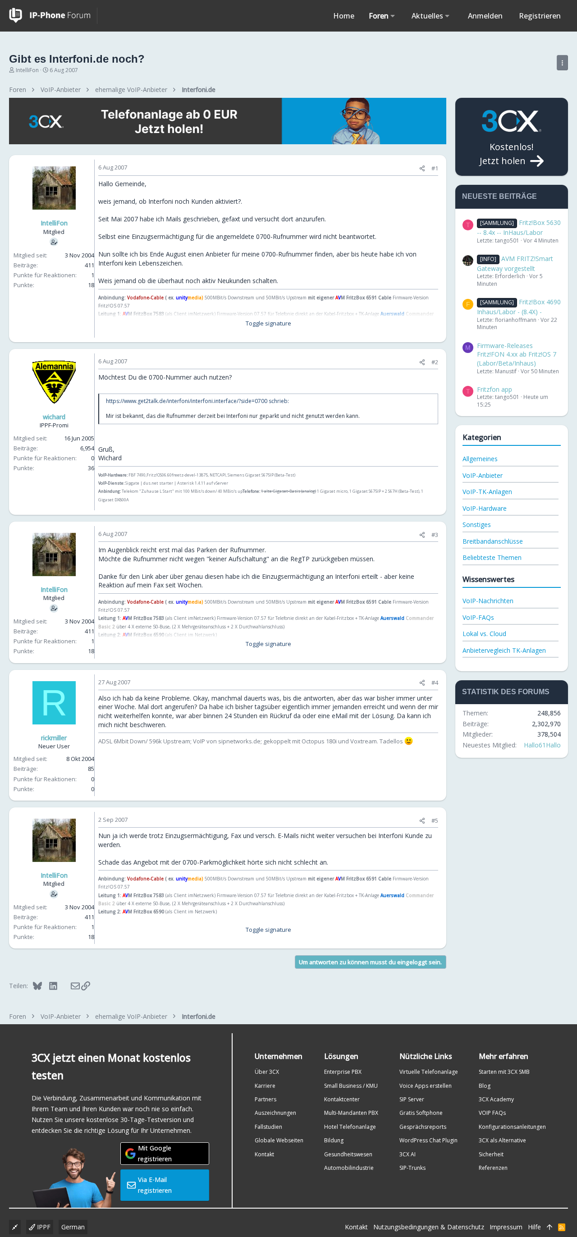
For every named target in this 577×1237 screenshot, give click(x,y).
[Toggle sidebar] (562, 62)
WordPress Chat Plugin (428, 1140)
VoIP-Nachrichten (488, 600)
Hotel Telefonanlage (350, 1127)
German (73, 1227)
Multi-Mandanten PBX (351, 1113)
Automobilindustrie (349, 1168)
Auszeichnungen (275, 1113)
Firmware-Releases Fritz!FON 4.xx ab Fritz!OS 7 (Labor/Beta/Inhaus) (516, 354)
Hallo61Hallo (542, 745)
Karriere (265, 1086)
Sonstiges (477, 524)
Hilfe (534, 1227)
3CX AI (407, 1154)
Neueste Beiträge (499, 196)
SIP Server (411, 1099)
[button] (393, 15)
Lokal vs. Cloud (484, 633)
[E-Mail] (69, 985)
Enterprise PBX (343, 1072)
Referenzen (493, 1168)
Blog (484, 1086)
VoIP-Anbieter (483, 475)
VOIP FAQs (492, 1113)
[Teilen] (422, 168)
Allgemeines (480, 458)
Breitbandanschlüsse (493, 541)
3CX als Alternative (502, 1140)
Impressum (506, 1227)
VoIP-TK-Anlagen (487, 491)
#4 (434, 682)
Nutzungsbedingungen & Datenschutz (428, 1227)
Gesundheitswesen (348, 1154)
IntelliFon (27, 70)
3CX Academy (496, 1099)
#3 (434, 535)
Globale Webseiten (279, 1140)
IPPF (42, 1227)
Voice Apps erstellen (425, 1086)
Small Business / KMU (351, 1086)
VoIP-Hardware (485, 508)
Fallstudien (268, 1127)
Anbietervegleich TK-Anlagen (504, 650)
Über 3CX (267, 1072)
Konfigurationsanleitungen (512, 1127)
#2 (434, 362)
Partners (265, 1099)
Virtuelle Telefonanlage (428, 1072)
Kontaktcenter (342, 1099)
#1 (434, 168)
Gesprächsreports (422, 1127)
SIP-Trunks (412, 1168)
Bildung (333, 1140)
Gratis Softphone (421, 1113)
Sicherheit (491, 1154)
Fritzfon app (494, 389)
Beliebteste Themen (492, 557)
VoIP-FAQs (478, 617)
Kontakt (264, 1154)
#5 (434, 820)
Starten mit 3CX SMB (504, 1072)
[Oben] (549, 1227)
